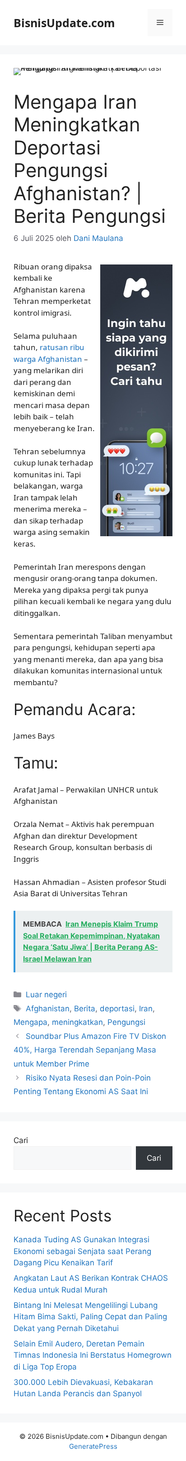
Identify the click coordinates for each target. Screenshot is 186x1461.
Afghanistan (48, 1008)
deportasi (117, 1008)
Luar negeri (46, 994)
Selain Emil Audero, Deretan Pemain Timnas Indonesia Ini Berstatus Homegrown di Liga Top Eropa (93, 1355)
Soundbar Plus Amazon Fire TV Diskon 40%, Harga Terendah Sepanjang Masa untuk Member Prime (90, 1050)
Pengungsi (126, 1022)
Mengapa (30, 1022)
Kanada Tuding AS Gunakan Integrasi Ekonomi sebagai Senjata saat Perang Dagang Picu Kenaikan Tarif (82, 1251)
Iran (146, 1008)
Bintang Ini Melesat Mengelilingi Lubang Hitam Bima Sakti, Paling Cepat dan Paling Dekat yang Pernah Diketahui (90, 1317)
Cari (21, 1140)
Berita (84, 1008)
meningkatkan (77, 1022)
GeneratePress (93, 1446)
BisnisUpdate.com (64, 22)
